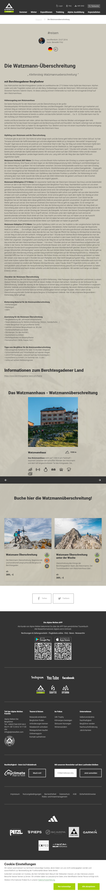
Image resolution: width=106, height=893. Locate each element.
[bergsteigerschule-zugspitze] (53, 693)
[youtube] (53, 680)
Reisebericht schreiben (39, 727)
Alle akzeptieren (88, 886)
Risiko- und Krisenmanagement (54, 797)
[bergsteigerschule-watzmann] (65, 693)
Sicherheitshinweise (88, 794)
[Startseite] (9, 8)
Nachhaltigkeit (86, 720)
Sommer (23, 12)
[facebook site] (68, 679)
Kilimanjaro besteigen (63, 720)
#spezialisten (94, 12)
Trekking (60, 12)
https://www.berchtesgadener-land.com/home (23, 376)
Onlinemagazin (36, 733)
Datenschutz (64, 794)
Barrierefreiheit (50, 794)
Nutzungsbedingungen (32, 794)
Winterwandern (61, 727)
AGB (74, 794)
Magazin (39, 19)
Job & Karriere (85, 730)
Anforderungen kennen (39, 724)
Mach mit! (37, 773)
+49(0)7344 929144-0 (17, 724)
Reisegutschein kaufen (39, 730)
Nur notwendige (64, 886)
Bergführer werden (87, 724)
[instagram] (37, 680)
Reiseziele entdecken (38, 717)
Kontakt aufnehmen (38, 737)
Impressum (15, 794)
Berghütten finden (37, 720)
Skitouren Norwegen (63, 724)
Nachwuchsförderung (88, 727)
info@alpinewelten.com (13, 732)
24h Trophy (59, 717)
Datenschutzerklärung (46, 880)
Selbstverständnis (87, 717)
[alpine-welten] (40, 693)
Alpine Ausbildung (76, 12)
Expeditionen (46, 12)
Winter (34, 12)
